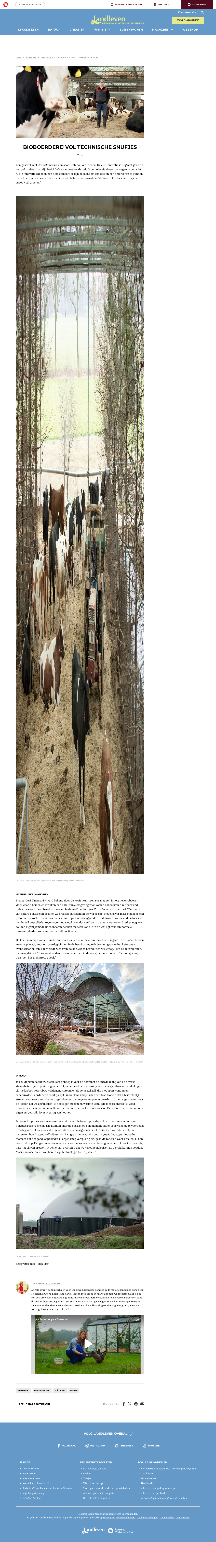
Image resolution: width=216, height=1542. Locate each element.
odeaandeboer (42, 1390)
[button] (197, 4)
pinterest (126, 1445)
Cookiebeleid (167, 1517)
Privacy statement (126, 1517)
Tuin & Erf (31, 58)
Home (19, 58)
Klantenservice (187, 12)
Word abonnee (188, 20)
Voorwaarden (183, 1517)
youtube (153, 1445)
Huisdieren (47, 58)
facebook (68, 1445)
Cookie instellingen (147, 1517)
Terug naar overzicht (34, 1404)
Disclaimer (109, 1517)
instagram (97, 1445)
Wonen (73, 1390)
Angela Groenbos (49, 1283)
